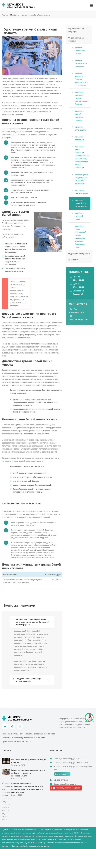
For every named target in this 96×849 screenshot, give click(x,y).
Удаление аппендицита (80, 128)
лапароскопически (10, 461)
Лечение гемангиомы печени (80, 50)
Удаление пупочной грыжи (79, 216)
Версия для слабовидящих (67, 788)
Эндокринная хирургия (79, 253)
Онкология (73, 260)
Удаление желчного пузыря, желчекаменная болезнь (81, 98)
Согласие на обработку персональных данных (23, 738)
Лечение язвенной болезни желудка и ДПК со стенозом (81, 79)
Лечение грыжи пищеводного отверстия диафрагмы (81, 179)
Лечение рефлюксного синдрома (81, 63)
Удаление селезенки (79, 138)
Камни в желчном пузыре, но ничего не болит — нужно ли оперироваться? (28, 773)
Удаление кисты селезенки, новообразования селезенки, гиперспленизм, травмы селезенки (81, 157)
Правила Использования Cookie (16, 742)
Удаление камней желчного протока (79, 115)
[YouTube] (5, 726)
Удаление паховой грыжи (81, 191)
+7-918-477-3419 (76, 312)
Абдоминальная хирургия (76, 39)
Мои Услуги (14, 15)
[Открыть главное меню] (91, 5)
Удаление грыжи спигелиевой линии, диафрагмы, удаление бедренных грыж (80, 236)
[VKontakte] (12, 726)
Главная (5, 15)
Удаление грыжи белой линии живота (81, 203)
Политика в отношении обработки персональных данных (28, 734)
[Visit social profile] (20, 726)
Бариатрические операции (76, 30)
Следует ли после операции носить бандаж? (27, 680)
